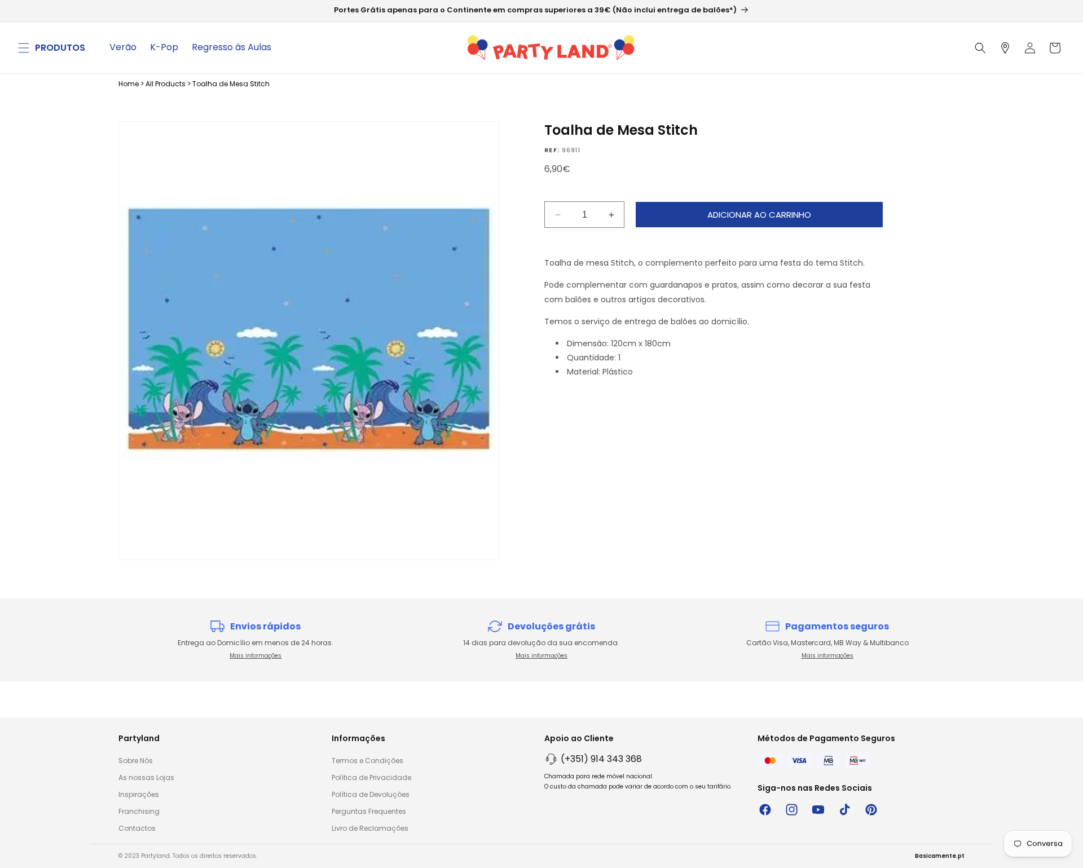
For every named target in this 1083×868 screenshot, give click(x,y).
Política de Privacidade (371, 777)
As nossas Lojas (146, 777)
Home (128, 84)
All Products (166, 84)
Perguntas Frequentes (369, 811)
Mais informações (255, 655)
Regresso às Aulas (231, 47)
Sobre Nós (135, 760)
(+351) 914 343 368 (601, 758)
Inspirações (138, 794)
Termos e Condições (367, 760)
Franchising (139, 811)
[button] (23, 48)
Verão (123, 47)
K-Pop (164, 47)
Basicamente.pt (940, 856)
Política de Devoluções (371, 794)
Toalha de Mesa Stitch (231, 84)
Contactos (137, 828)
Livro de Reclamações (370, 828)
